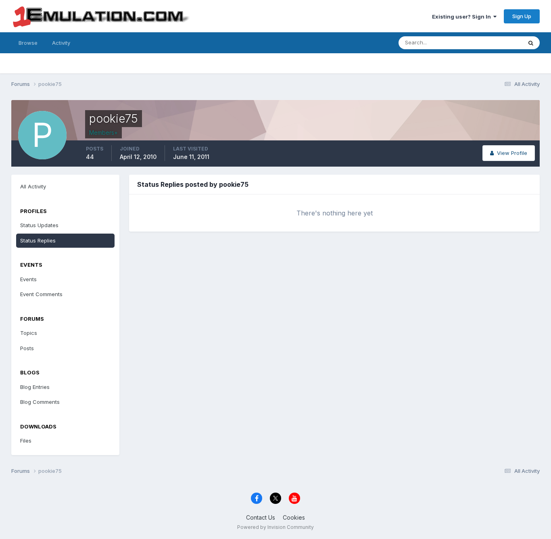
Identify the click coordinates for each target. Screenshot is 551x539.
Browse (28, 43)
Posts (27, 348)
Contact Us (260, 517)
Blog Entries (35, 387)
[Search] (531, 42)
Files (25, 440)
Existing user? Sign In (462, 16)
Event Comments (41, 294)
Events (28, 279)
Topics (28, 333)
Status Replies (38, 240)
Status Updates (492, 43)
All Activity (33, 186)
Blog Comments (40, 402)
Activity (61, 43)
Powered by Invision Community (275, 527)
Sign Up (521, 16)
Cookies (294, 517)
